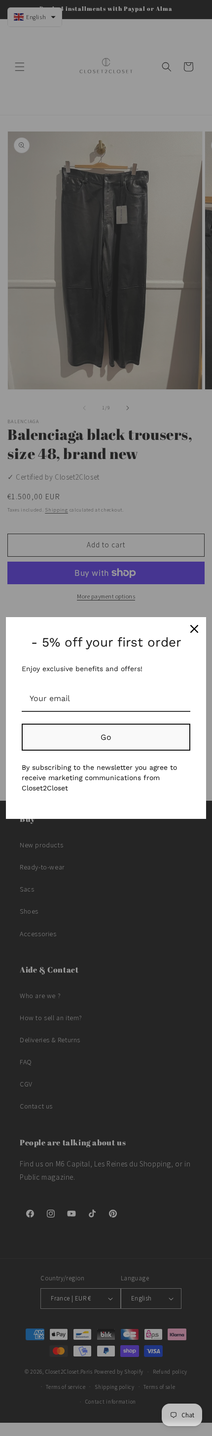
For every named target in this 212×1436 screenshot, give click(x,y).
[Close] (194, 629)
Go (106, 737)
